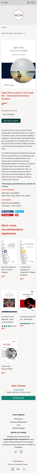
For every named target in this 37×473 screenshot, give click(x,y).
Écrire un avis (18, 398)
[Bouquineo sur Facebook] (21, 452)
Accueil (4, 27)
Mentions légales (18, 428)
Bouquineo (20, 461)
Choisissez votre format (9, 110)
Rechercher (18, 419)
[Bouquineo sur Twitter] (15, 452)
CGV (18, 425)
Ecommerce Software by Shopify (18, 464)
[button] (7, 326)
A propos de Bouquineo (18, 422)
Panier (32, 2)
